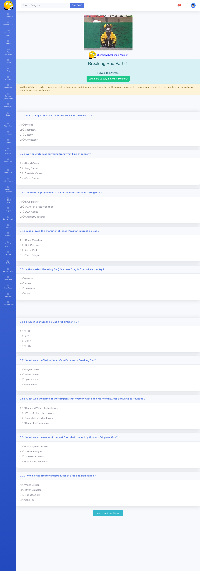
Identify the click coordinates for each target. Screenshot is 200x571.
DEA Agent (31, 212)
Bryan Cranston (33, 240)
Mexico (29, 278)
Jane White (31, 384)
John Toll (29, 500)
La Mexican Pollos (35, 456)
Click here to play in (107, 78)
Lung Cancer (31, 168)
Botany (29, 135)
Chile (27, 293)
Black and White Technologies (41, 408)
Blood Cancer (32, 163)
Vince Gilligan (32, 255)
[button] (178, 5)
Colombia (30, 288)
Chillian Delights (33, 451)
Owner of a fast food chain (39, 207)
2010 (28, 336)
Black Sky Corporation (37, 423)
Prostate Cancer (33, 173)
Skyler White (32, 369)
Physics (29, 125)
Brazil (28, 283)
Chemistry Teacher (35, 216)
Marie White (32, 374)
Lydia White (31, 379)
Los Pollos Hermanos (37, 461)
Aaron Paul (31, 250)
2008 (28, 341)
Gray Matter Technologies (39, 418)
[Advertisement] (108, 104)
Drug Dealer (31, 202)
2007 (28, 346)
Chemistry (30, 130)
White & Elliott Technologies (40, 413)
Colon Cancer (32, 178)
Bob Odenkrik (32, 245)
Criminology (31, 140)
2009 (28, 331)
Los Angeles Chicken (36, 446)
